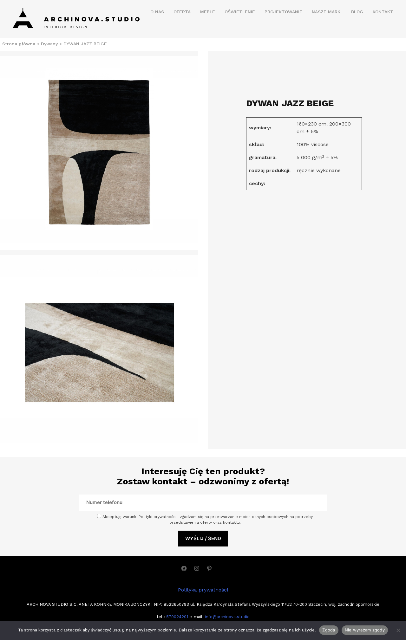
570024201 (176, 616)
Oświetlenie (240, 11)
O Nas (157, 11)
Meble (207, 11)
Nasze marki (327, 11)
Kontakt (383, 11)
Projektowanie (283, 11)
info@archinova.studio (227, 616)
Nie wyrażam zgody (365, 629)
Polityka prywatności (203, 590)
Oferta (182, 11)
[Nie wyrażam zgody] (398, 630)
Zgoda (328, 629)
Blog (357, 11)
